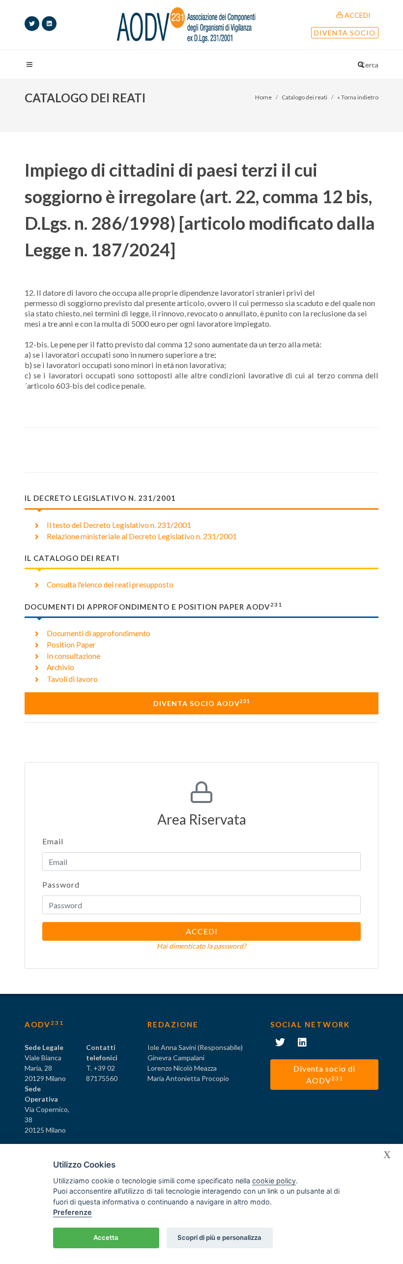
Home (263, 97)
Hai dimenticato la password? (201, 946)
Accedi (357, 15)
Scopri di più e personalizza (219, 1237)
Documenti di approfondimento (98, 633)
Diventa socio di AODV (324, 1074)
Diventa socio (344, 33)
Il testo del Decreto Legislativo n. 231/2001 (119, 525)
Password (61, 884)
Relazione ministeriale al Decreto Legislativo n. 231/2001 (142, 536)
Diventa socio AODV (201, 702)
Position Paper (71, 644)
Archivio (60, 667)
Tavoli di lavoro (72, 679)
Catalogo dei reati (304, 97)
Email (52, 841)
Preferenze (72, 1212)
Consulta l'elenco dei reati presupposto (110, 584)
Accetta (105, 1237)
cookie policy (274, 1180)
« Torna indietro (357, 97)
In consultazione (73, 655)
